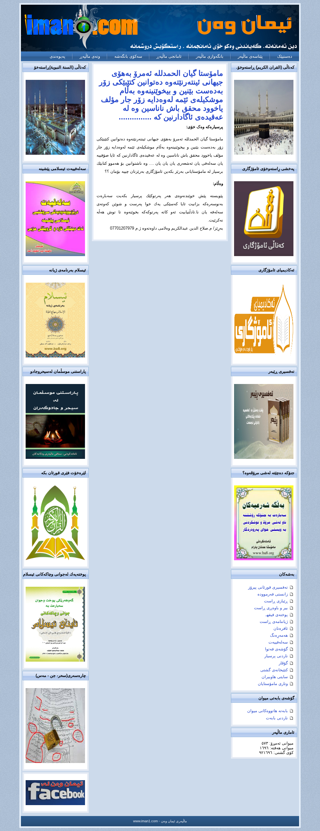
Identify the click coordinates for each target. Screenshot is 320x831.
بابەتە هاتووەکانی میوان (267, 710)
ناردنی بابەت (277, 718)
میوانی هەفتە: (280, 748)
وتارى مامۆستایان (273, 683)
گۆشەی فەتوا (276, 649)
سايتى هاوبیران (275, 676)
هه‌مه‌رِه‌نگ (279, 635)
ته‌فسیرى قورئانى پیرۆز (268, 587)
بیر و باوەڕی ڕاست (271, 607)
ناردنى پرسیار (276, 656)
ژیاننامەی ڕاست (274, 621)
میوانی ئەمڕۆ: (280, 743)
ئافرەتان (280, 628)
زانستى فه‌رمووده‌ (273, 594)
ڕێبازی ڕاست (276, 601)
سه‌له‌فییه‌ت (278, 642)
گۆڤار (283, 663)
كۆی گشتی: (282, 752)
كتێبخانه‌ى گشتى (274, 670)
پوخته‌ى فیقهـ (277, 614)
